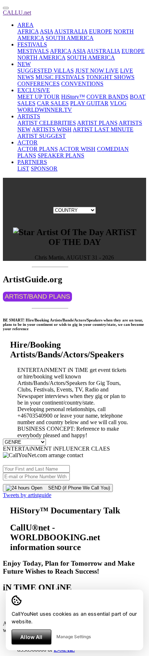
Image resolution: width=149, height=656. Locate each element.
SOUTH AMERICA (70, 38)
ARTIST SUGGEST (41, 136)
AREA (25, 25)
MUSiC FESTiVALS (60, 77)
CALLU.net (17, 12)
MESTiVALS (33, 51)
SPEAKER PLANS (61, 155)
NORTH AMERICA (41, 57)
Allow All (31, 637)
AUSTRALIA (71, 31)
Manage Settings (73, 636)
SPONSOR (44, 168)
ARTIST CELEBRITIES (46, 123)
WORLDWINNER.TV (44, 110)
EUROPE (100, 31)
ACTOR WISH (77, 149)
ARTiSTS (28, 116)
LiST (23, 168)
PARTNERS (32, 162)
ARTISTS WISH (52, 129)
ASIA (46, 31)
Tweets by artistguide (27, 495)
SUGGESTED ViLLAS (45, 70)
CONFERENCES (38, 84)
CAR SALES (53, 103)
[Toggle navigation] (6, 8)
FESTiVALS (32, 44)
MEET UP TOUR (38, 97)
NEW (24, 64)
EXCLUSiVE (33, 90)
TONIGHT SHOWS (110, 77)
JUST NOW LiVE (97, 70)
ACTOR (27, 142)
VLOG (118, 103)
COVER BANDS (107, 97)
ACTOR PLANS (37, 149)
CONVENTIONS (82, 84)
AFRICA (28, 31)
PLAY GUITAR (89, 103)
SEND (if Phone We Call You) (76, 488)
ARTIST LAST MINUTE (103, 129)
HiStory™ (73, 97)
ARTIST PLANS (97, 123)
